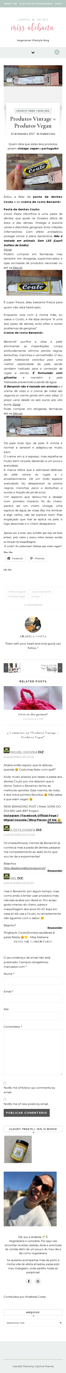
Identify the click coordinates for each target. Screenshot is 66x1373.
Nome (9, 974)
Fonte (8, 249)
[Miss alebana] (33, 25)
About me (10, 3)
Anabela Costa (47, 134)
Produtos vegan (17, 596)
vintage (35, 596)
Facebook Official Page (39, 815)
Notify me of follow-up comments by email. (29, 1090)
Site (6, 1009)
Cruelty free (25, 111)
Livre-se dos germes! (33, 714)
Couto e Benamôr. (42, 591)
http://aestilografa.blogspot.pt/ (24, 868)
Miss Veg (44, 111)
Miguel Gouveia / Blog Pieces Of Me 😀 (32, 820)
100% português (17, 591)
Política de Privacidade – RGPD (41, 3)
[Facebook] (28, 1281)
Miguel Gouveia (23, 752)
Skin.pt (17, 267)
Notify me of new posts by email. (26, 1104)
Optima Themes (44, 1366)
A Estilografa (22, 830)
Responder (54, 822)
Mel (13, 878)
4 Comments (33, 604)
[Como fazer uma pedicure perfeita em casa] (54, 667)
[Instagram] (38, 1281)
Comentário (13, 1026)
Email (8, 991)
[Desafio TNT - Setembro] (12, 667)
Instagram (11, 815)
